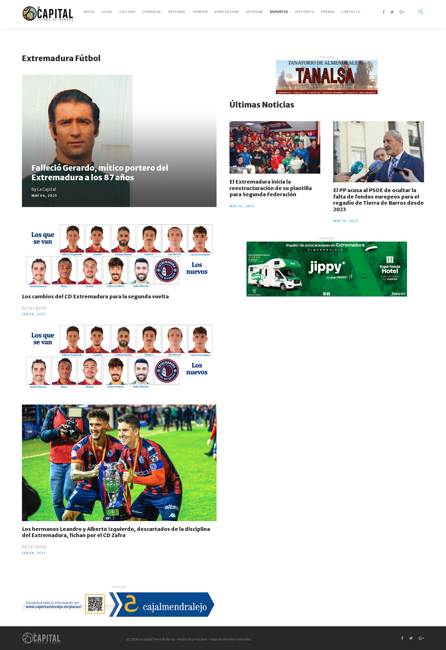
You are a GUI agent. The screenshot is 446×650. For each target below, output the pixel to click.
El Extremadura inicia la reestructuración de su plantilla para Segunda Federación (270, 188)
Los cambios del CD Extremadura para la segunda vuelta (95, 296)
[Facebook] (384, 11)
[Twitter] (392, 11)
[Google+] (402, 11)
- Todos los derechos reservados (229, 639)
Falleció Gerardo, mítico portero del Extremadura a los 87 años (100, 172)
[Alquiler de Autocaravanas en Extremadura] (326, 269)
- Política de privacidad (192, 639)
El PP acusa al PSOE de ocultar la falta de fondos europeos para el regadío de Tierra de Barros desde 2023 (378, 199)
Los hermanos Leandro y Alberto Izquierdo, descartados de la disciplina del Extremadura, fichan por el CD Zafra (116, 532)
